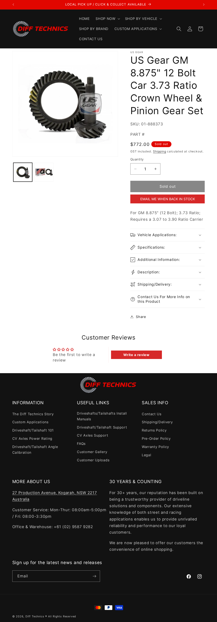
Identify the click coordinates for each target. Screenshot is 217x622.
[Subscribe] (94, 576)
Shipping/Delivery (157, 422)
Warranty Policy (155, 447)
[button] (107, 19)
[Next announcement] (204, 4)
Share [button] (141, 317)
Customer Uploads (93, 460)
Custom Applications (30, 422)
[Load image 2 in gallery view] (44, 172)
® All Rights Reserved (60, 616)
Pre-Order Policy (156, 438)
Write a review (136, 355)
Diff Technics (34, 616)
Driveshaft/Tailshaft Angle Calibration (35, 450)
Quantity (137, 159)
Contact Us (151, 414)
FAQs (81, 443)
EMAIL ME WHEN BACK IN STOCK (167, 199)
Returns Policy (154, 430)
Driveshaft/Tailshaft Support (102, 427)
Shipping (159, 151)
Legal (146, 455)
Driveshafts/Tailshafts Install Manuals (102, 416)
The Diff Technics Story (33, 414)
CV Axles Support (92, 435)
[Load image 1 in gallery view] (22, 172)
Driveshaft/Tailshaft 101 (33, 430)
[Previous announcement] (13, 4)
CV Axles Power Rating (32, 438)
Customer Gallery (92, 452)
